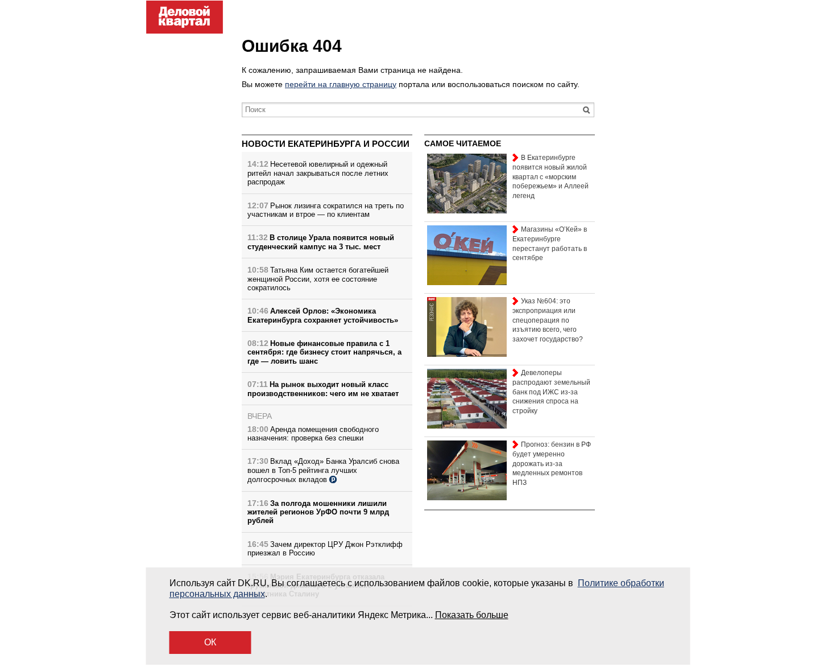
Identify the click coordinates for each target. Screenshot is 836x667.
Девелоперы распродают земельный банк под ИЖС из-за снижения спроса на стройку (551, 392)
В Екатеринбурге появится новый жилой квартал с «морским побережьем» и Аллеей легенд (550, 177)
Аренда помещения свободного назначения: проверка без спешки (313, 433)
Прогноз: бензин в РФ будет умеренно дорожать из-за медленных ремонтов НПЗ (551, 463)
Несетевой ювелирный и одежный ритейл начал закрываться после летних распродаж (317, 173)
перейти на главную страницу (340, 84)
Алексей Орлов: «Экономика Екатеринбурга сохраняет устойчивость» (322, 315)
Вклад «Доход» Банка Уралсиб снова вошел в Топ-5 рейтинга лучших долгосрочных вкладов (323, 470)
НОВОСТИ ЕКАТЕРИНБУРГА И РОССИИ (325, 144)
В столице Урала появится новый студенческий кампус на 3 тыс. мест (320, 241)
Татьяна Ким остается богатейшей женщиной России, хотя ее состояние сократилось (317, 279)
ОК (210, 642)
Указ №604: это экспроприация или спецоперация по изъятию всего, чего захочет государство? (547, 320)
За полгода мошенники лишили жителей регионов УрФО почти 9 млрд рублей (318, 512)
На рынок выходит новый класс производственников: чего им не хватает (323, 388)
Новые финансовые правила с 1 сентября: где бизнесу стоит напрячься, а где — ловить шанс (324, 352)
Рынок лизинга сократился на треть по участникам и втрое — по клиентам (325, 210)
